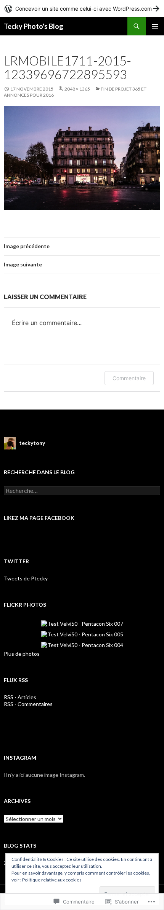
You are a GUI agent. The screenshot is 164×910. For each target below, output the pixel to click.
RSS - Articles (20, 697)
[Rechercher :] (82, 491)
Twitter (16, 561)
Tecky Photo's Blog (33, 26)
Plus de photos (22, 653)
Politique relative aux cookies (52, 880)
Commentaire (129, 378)
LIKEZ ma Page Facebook (39, 518)
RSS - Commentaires (28, 704)
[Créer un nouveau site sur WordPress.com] (82, 8)
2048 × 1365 (77, 89)
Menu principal (155, 26)
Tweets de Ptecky (26, 578)
